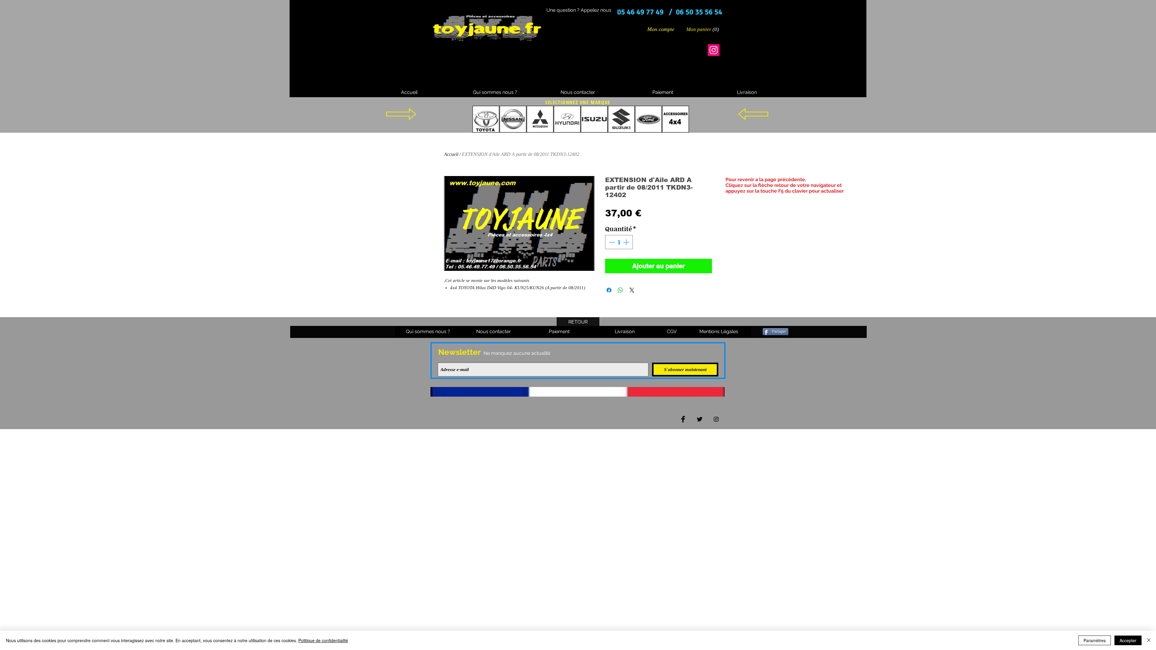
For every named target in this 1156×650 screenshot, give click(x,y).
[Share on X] (631, 290)
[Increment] (626, 242)
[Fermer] (1148, 640)
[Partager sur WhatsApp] (620, 290)
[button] (702, 29)
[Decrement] (611, 242)
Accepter (1128, 640)
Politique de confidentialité (323, 640)
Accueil (451, 154)
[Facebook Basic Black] (683, 419)
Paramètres (1094, 640)
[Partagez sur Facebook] (609, 290)
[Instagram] (713, 50)
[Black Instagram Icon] (716, 419)
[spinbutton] (619, 242)
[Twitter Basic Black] (699, 419)
